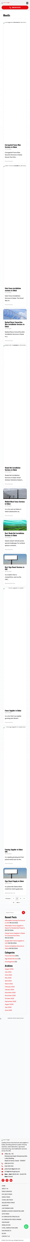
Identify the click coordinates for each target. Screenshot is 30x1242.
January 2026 (9, 989)
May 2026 (8, 978)
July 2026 (8, 972)
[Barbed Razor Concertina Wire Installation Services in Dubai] (15, 326)
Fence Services (9, 161)
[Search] (23, 912)
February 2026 (10, 987)
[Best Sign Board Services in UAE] (15, 570)
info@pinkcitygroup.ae (12, 1171)
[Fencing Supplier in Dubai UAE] (15, 796)
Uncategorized (10, 962)
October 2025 (9, 998)
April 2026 (8, 981)
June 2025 (8, 1010)
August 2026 (9, 969)
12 (13, 902)
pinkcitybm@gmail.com (12, 1169)
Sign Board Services (10, 583)
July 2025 (8, 1007)
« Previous (7, 898)
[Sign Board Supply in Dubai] (15, 882)
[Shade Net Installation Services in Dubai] (15, 416)
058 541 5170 (9, 1163)
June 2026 (8, 975)
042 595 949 (9, 1166)
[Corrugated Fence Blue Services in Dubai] (15, 93)
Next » (18, 902)
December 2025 (10, 992)
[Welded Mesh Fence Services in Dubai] (15, 503)
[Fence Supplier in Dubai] (15, 656)
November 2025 (10, 995)
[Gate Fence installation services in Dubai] (15, 236)
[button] (15, 7)
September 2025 (10, 1001)
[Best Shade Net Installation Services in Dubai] (15, 536)
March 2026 (9, 984)
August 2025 (9, 1004)
